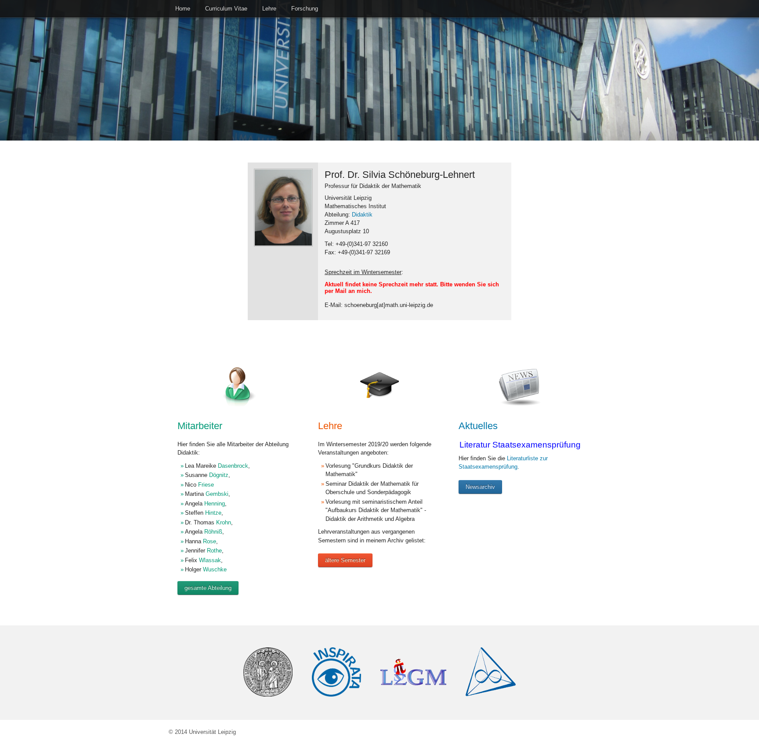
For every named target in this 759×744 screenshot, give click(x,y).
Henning (214, 503)
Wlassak (210, 560)
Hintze (213, 512)
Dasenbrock (233, 465)
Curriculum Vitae (226, 8)
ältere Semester (345, 560)
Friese (206, 484)
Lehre (269, 8)
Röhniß (213, 531)
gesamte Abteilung (207, 588)
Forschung (304, 8)
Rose (209, 541)
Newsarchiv (480, 487)
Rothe (214, 550)
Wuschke (215, 569)
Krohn (223, 522)
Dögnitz (218, 475)
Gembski (217, 494)
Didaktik (362, 214)
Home (182, 8)
